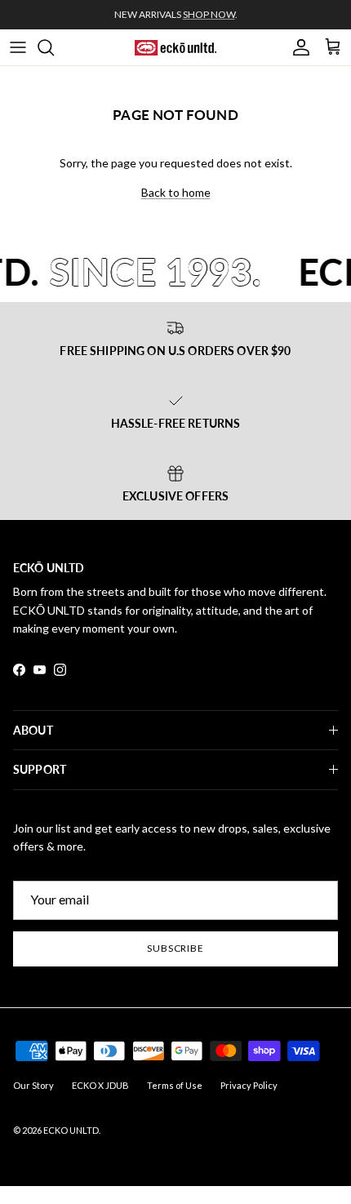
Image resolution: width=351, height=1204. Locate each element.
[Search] (54, 47)
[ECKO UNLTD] (175, 47)
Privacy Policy (249, 1085)
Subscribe (176, 948)
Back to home (176, 192)
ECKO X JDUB (100, 1085)
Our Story (33, 1085)
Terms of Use (174, 1085)
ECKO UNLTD (71, 1130)
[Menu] (18, 47)
